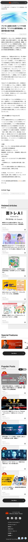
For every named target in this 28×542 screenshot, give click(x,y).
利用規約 (9, 535)
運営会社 (9, 526)
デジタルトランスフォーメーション (17, 193)
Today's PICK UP (23, 34)
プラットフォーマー (6, 418)
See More (14, 353)
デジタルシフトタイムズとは (13, 522)
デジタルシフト (5, 193)
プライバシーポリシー (12, 531)
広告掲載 (9, 533)
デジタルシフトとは (11, 524)
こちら (19, 181)
